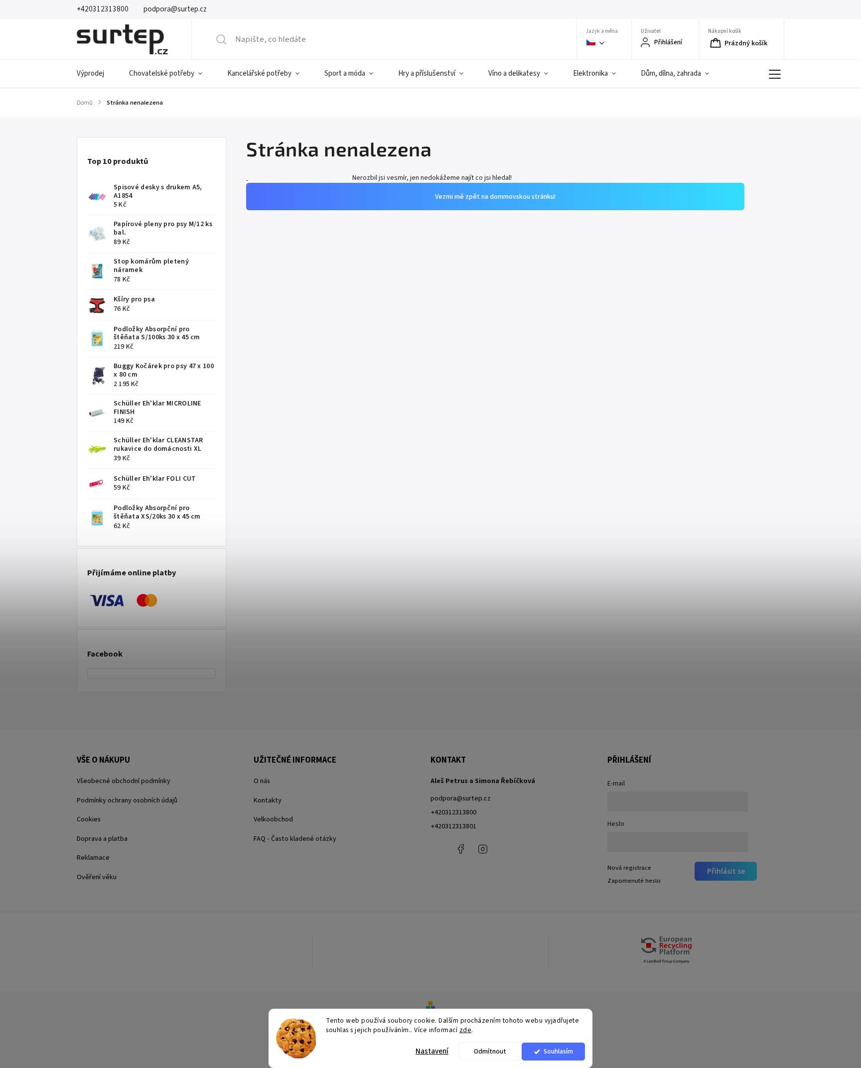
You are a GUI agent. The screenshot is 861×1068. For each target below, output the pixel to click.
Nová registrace (629, 867)
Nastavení (432, 1051)
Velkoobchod (273, 819)
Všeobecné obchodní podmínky (123, 781)
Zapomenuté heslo (634, 880)
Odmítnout (490, 1051)
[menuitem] (97, 74)
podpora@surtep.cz (460, 798)
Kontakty (268, 800)
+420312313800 (453, 812)
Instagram (482, 848)
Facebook (460, 848)
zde (465, 1030)
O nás (262, 781)
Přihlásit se (726, 871)
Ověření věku (97, 877)
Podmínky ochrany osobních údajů (127, 800)
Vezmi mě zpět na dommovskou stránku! (495, 371)
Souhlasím (558, 1051)
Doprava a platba (102, 839)
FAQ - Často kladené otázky (295, 839)
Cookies (89, 819)
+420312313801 (453, 826)
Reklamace (93, 858)
